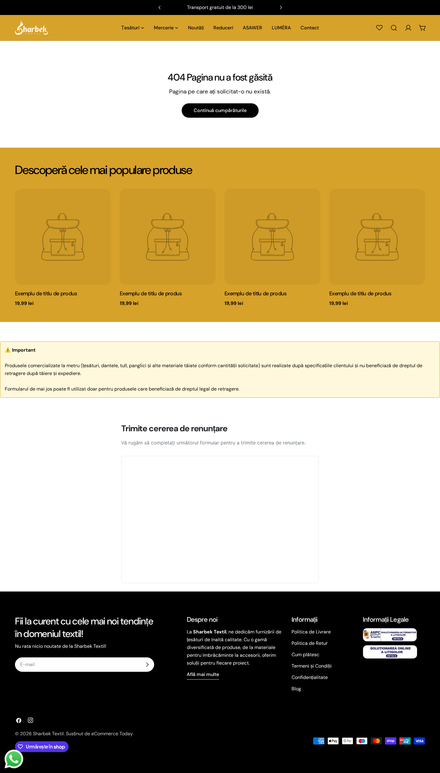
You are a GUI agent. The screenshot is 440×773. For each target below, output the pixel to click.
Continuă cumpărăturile (220, 110)
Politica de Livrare (311, 632)
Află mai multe (203, 674)
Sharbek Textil (48, 733)
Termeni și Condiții (312, 666)
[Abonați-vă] (147, 664)
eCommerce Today (112, 733)
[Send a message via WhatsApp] (14, 759)
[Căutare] (394, 28)
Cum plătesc (305, 654)
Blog (296, 689)
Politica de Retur (310, 643)
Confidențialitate (310, 677)
